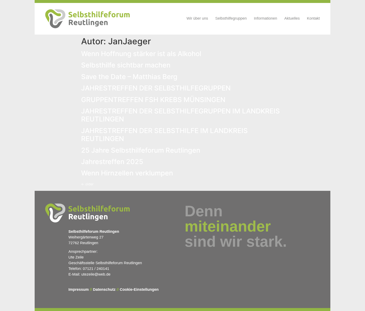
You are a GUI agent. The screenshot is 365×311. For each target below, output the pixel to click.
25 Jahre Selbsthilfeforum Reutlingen (140, 150)
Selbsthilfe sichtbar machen (125, 65)
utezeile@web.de (95, 274)
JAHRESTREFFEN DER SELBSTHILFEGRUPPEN (156, 88)
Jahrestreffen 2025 (112, 162)
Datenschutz (104, 289)
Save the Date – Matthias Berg (129, 77)
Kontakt (313, 18)
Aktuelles (292, 18)
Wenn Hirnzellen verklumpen (127, 173)
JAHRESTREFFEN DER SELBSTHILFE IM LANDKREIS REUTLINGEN (164, 135)
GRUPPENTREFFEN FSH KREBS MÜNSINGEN (153, 100)
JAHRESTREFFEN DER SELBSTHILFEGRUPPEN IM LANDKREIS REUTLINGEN (180, 115)
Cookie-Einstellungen (139, 289)
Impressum (78, 289)
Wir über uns (197, 18)
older (87, 184)
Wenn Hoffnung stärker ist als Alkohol (141, 54)
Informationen (265, 18)
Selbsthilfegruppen (231, 18)
